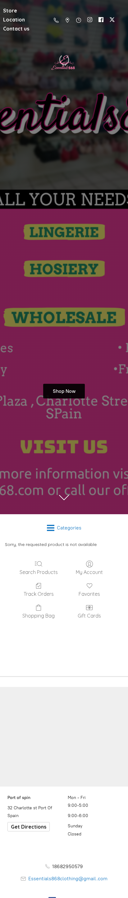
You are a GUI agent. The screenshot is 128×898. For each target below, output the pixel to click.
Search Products (39, 572)
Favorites (89, 594)
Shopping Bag (38, 616)
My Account (89, 572)
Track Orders (39, 594)
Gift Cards (89, 616)
